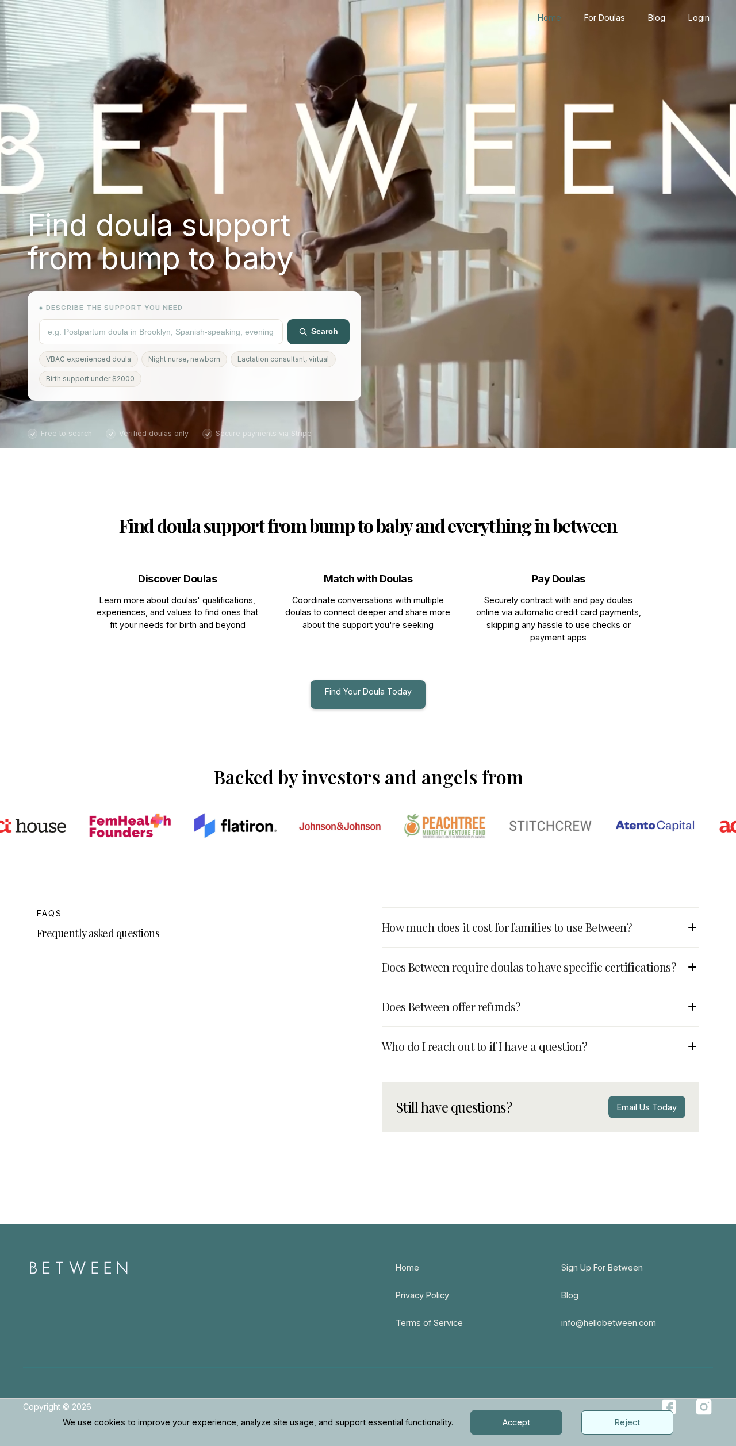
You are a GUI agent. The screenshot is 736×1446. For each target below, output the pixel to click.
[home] (60, 17)
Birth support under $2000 (90, 378)
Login (699, 17)
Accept (516, 1422)
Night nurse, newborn (184, 359)
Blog (656, 17)
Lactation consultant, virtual (283, 359)
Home (549, 17)
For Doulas (604, 17)
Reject (627, 1422)
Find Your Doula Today (368, 691)
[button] (540, 921)
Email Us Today (647, 1107)
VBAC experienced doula (88, 359)
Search (324, 331)
